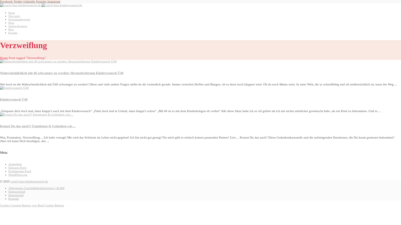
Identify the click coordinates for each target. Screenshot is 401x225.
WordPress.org (17, 174)
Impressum (15, 195)
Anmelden (15, 164)
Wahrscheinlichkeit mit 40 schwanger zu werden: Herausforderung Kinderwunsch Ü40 (61, 73)
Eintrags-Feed (17, 167)
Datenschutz (16, 191)
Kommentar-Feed (19, 171)
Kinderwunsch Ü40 (14, 99)
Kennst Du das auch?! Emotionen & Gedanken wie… (38, 126)
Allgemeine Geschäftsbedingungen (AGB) (36, 188)
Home (4, 58)
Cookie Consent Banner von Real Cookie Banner (32, 205)
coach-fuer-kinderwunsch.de (29, 181)
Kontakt (13, 198)
